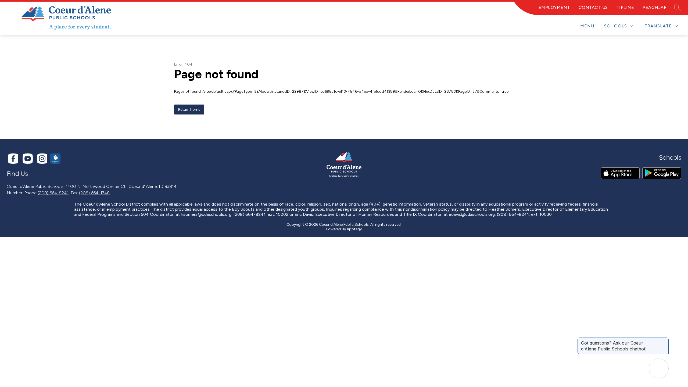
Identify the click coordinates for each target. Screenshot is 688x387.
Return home (189, 109)
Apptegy (354, 229)
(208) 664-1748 (94, 192)
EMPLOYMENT (554, 7)
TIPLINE (625, 7)
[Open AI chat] (658, 368)
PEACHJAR (654, 7)
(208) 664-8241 (53, 192)
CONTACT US (593, 7)
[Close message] (664, 340)
